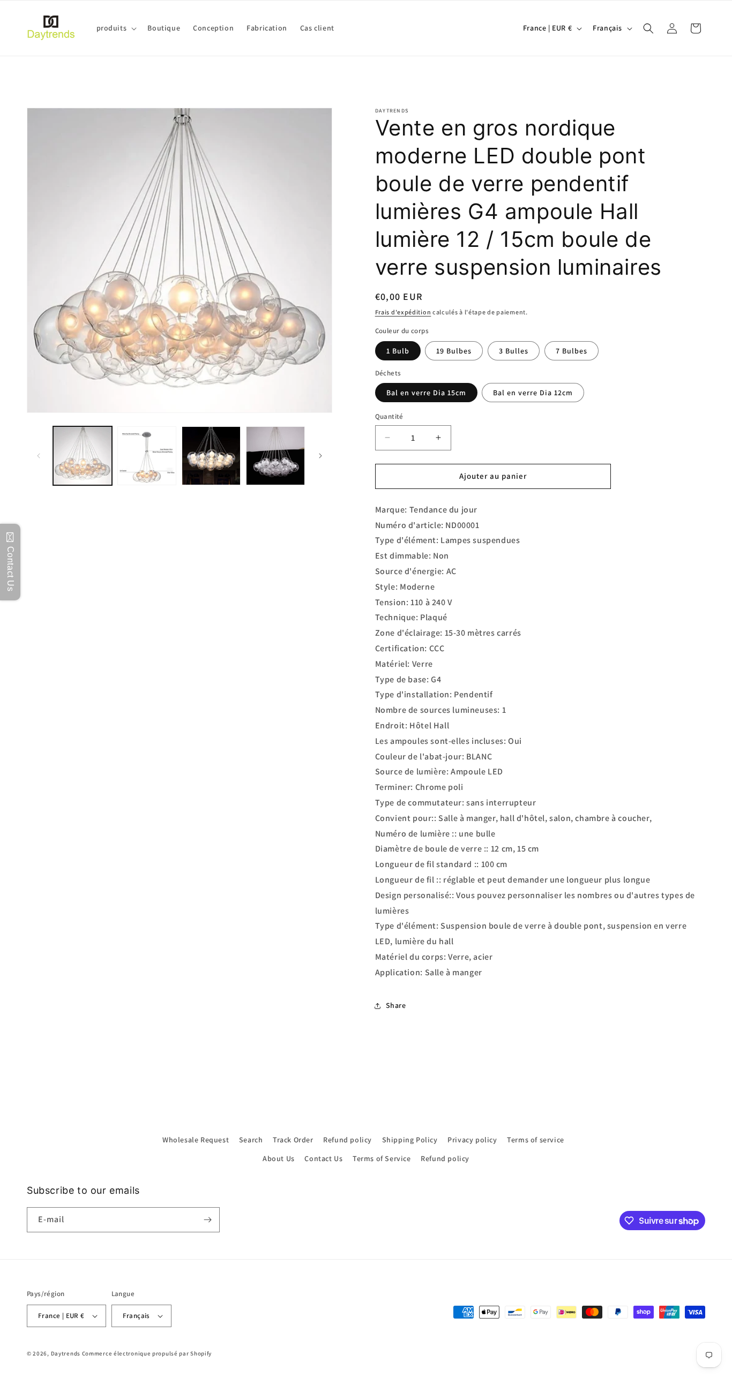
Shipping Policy (410, 1139)
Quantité (389, 416)
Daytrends (65, 1353)
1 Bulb (397, 351)
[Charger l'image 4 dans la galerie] (275, 455)
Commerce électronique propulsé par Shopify (147, 1353)
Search (251, 1139)
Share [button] (396, 1005)
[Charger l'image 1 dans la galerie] (82, 455)
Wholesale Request (195, 1139)
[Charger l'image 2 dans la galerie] (146, 455)
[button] (115, 28)
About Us (279, 1158)
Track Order (293, 1139)
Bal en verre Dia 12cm (533, 392)
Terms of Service (382, 1158)
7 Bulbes (571, 351)
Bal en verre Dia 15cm (426, 392)
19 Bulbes (454, 351)
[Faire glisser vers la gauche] (38, 456)
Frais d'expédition (403, 312)
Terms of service (535, 1139)
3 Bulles (513, 351)
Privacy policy (472, 1139)
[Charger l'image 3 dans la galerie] (211, 455)
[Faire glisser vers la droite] (320, 456)
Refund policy (347, 1139)
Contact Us (323, 1158)
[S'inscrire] (207, 1219)
